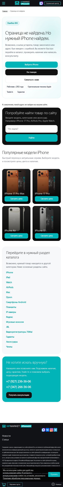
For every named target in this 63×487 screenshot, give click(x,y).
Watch (9, 282)
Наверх (58, 484)
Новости (6, 436)
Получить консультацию (19, 395)
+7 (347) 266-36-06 (18, 387)
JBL (7, 327)
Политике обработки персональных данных (21, 478)
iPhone (9, 272)
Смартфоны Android (16, 302)
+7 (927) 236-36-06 (18, 381)
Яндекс (9, 317)
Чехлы (9, 347)
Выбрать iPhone (31, 64)
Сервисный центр (52, 3)
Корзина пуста (15, 484)
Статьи (5, 440)
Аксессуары (12, 342)
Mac (8, 292)
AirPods (9, 287)
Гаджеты (10, 337)
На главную (31, 72)
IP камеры (11, 312)
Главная (4, 11)
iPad (8, 277)
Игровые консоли (15, 322)
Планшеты (11, 307)
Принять (54, 474)
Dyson (9, 297)
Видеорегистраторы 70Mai (19, 332)
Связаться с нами (31, 80)
